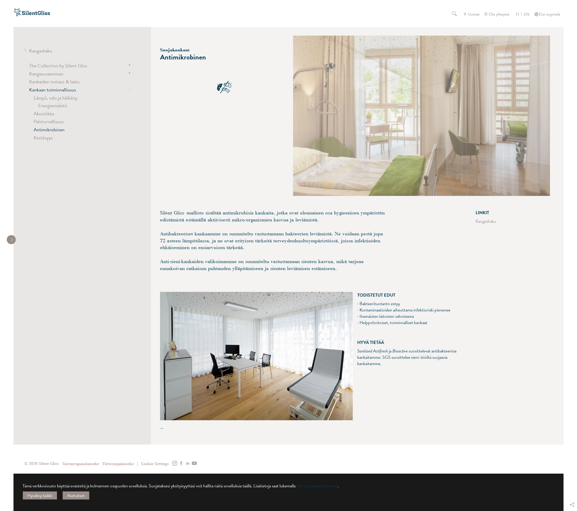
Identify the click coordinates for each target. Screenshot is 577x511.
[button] (571, 471)
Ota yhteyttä (499, 14)
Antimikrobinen (49, 129)
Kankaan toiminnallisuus (52, 89)
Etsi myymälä (549, 14)
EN (526, 14)
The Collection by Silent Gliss (58, 65)
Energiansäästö (52, 105)
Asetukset (76, 495)
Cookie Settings (155, 464)
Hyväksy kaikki (40, 495)
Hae (457, 14)
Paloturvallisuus (49, 121)
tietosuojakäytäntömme (317, 485)
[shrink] (11, 239)
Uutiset (474, 14)
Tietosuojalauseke (118, 463)
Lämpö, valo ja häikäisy (55, 98)
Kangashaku (40, 51)
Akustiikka (44, 113)
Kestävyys (43, 137)
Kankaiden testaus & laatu (54, 81)
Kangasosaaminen (46, 73)
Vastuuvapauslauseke (80, 463)
